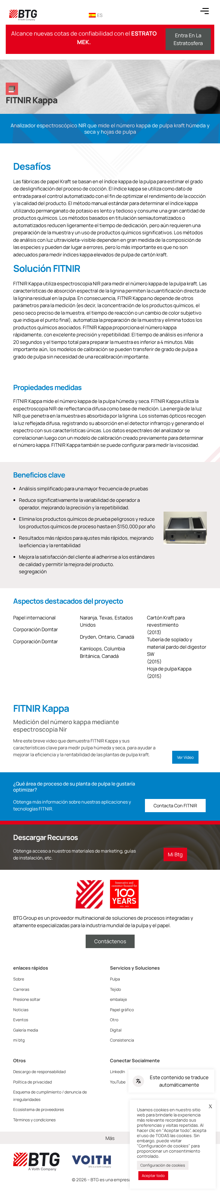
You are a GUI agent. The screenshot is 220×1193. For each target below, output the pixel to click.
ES (100, 15)
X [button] (210, 1106)
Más (110, 1138)
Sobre (18, 979)
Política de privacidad (32, 1082)
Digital (115, 1030)
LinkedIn (117, 1071)
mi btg (19, 1040)
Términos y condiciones (34, 1119)
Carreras (21, 989)
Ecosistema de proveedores (38, 1109)
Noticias (20, 1009)
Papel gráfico (122, 1009)
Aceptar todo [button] (153, 1175)
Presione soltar (26, 999)
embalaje (118, 999)
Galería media (25, 1030)
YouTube (117, 1082)
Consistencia (122, 1040)
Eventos (20, 1019)
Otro (114, 1019)
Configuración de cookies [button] (162, 1165)
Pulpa (115, 979)
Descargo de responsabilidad (39, 1071)
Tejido (115, 989)
